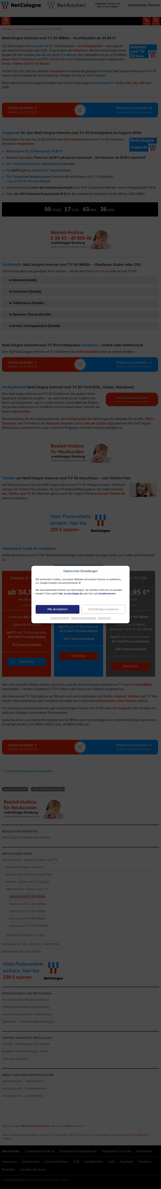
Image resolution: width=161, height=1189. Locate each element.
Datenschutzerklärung (83, 618)
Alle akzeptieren (57, 609)
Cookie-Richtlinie (59, 618)
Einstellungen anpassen (103, 609)
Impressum (104, 618)
